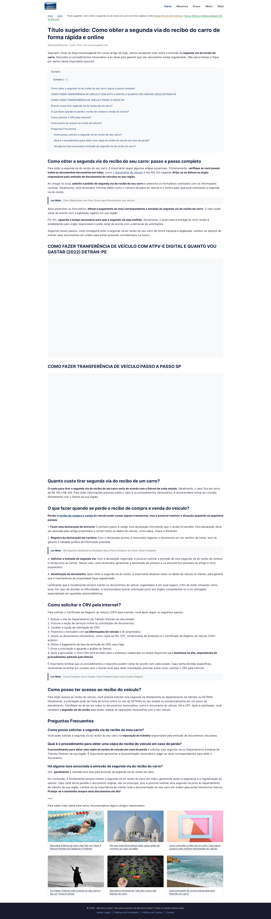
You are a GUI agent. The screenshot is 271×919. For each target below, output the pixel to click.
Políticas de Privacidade (126, 912)
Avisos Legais (103, 912)
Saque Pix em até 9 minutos (168, 16)
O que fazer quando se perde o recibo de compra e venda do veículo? (90, 111)
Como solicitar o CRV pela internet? (71, 117)
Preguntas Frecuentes (63, 128)
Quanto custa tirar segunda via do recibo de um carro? (82, 105)
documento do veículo (129, 172)
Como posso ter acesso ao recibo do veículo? (76, 123)
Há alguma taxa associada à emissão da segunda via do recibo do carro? (95, 146)
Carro (167, 6)
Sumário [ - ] (60, 79)
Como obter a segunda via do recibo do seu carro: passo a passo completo (93, 88)
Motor (209, 6)
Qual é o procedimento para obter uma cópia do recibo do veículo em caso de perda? (101, 140)
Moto (221, 6)
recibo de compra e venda (76, 515)
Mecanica (182, 6)
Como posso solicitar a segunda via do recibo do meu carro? (88, 134)
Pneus (196, 6)
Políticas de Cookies (152, 912)
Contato (170, 912)
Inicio (50, 16)
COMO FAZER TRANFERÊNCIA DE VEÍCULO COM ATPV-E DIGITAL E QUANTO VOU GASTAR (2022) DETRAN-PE (113, 94)
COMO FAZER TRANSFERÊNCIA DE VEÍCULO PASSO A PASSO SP (88, 100)
